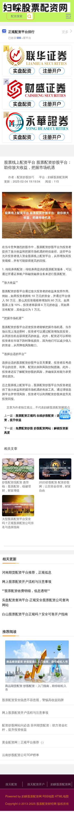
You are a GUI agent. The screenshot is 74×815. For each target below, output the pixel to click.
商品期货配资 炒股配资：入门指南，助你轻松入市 (35, 687)
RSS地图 (48, 796)
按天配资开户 (36, 784)
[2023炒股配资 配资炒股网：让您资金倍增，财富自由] (55, 469)
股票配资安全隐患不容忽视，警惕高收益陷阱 (33, 700)
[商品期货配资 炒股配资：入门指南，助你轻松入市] (37, 661)
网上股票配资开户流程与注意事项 (26, 581)
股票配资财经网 (46, 803)
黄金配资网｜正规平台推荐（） (23, 742)
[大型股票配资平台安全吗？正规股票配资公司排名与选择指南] (18, 505)
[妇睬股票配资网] (36, 7)
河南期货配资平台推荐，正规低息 (26, 572)
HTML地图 (62, 796)
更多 (65, 31)
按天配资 (11, 784)
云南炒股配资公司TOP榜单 (20, 755)
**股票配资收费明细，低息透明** (26, 590)
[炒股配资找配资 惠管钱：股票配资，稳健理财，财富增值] (18, 469)
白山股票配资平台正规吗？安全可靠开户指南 (35, 614)
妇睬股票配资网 (61, 784)
